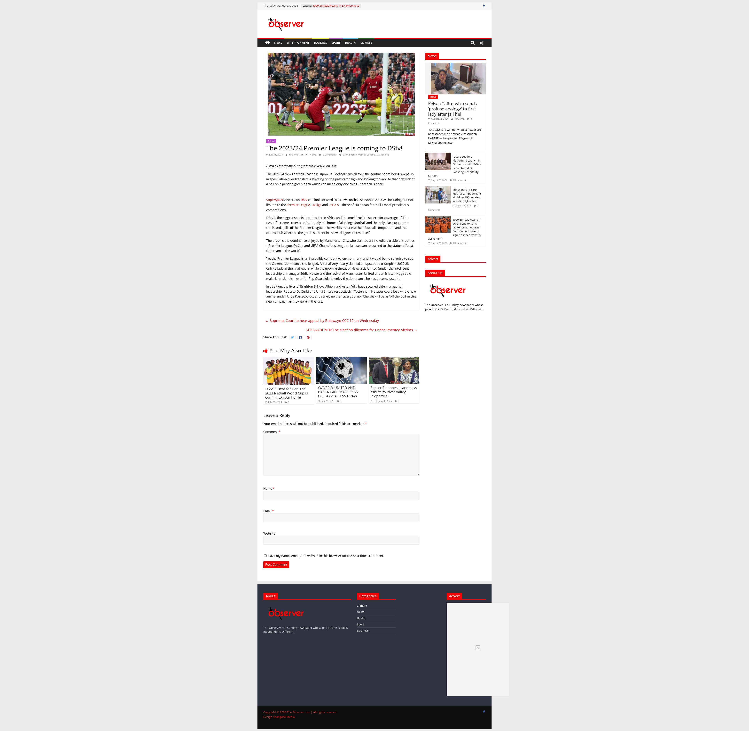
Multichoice (382, 154)
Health (350, 42)
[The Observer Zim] (267, 43)
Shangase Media (284, 717)
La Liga (316, 205)
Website (269, 533)
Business (320, 42)
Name (269, 488)
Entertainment (298, 42)
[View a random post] (481, 43)
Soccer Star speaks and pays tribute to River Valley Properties (394, 391)
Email (268, 511)
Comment (271, 432)
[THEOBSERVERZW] (286, 604)
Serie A (334, 205)
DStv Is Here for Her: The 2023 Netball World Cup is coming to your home (286, 393)
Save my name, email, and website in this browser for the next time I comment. (326, 556)
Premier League (298, 205)
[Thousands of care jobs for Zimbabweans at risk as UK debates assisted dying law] (438, 188)
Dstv (345, 154)
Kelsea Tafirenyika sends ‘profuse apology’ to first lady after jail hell (452, 109)
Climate (366, 42)
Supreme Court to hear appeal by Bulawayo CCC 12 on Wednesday (322, 320)
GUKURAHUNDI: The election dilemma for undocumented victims (361, 330)
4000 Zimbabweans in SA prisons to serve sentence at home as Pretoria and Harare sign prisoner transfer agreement (454, 229)
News (278, 42)
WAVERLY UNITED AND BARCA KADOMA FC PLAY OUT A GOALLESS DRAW (338, 391)
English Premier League (362, 154)
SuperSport (274, 200)
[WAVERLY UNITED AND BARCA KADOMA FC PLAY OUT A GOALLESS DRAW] (341, 359)
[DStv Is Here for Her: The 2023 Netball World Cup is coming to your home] (288, 359)
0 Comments (329, 154)
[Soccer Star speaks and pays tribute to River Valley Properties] (394, 359)
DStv (304, 200)
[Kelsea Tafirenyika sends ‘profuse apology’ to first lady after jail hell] (455, 65)
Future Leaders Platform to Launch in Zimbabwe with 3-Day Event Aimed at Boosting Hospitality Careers (454, 166)
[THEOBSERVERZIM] (448, 281)
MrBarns (294, 154)
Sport (336, 42)
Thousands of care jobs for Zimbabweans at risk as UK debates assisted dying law (467, 195)
